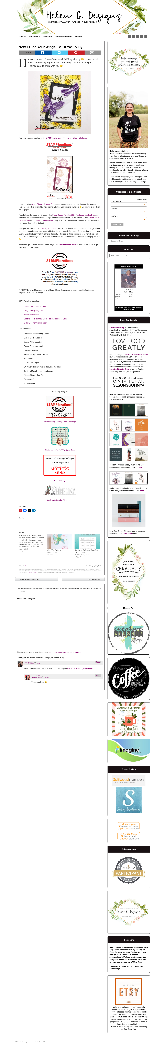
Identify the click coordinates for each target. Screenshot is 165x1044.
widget (132, 309)
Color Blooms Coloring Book (43, 204)
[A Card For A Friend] (59, 541)
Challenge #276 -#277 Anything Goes (60, 450)
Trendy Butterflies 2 (49, 228)
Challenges (78, 36)
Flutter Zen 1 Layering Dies (35, 306)
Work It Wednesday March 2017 (60, 500)
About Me (23, 36)
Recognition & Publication (63, 36)
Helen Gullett (36, 676)
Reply (98, 662)
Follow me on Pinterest (133, 36)
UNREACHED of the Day (128, 266)
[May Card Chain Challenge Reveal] (33, 543)
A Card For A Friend (54, 550)
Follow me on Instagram (137, 36)
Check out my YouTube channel (141, 36)
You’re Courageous (95, 579)
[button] (115, 410)
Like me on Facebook (129, 36)
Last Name (128, 216)
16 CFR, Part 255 (33, 572)
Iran (131, 292)
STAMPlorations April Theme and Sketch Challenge (66, 138)
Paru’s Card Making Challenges (80, 668)
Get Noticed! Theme (42, 1042)
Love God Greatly (34, 36)
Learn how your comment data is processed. (66, 652)
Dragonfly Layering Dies (43, 220)
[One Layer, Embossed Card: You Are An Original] (87, 541)
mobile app (139, 307)
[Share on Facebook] (43, 53)
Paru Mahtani (29, 662)
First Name (128, 208)
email (133, 307)
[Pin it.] (76, 53)
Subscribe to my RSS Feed (145, 36)
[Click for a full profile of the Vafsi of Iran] (128, 287)
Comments (27, 52)
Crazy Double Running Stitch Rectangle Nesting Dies (73, 215)
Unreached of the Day (123, 307)
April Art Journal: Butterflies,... (27, 579)
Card (26, 566)
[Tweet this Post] (60, 53)
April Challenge (60, 480)
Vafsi (126, 292)
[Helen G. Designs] (82, 17)
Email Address (128, 201)
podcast (125, 309)
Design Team (47, 36)
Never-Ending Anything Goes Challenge (60, 421)
